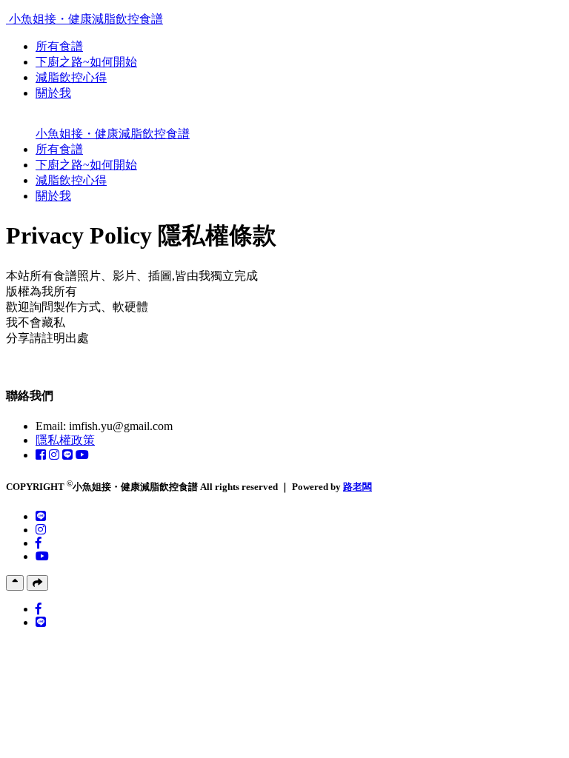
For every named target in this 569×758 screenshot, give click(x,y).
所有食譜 (59, 46)
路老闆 (357, 486)
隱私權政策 (65, 440)
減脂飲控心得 (71, 77)
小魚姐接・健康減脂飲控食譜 (86, 19)
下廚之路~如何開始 (86, 62)
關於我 (53, 93)
